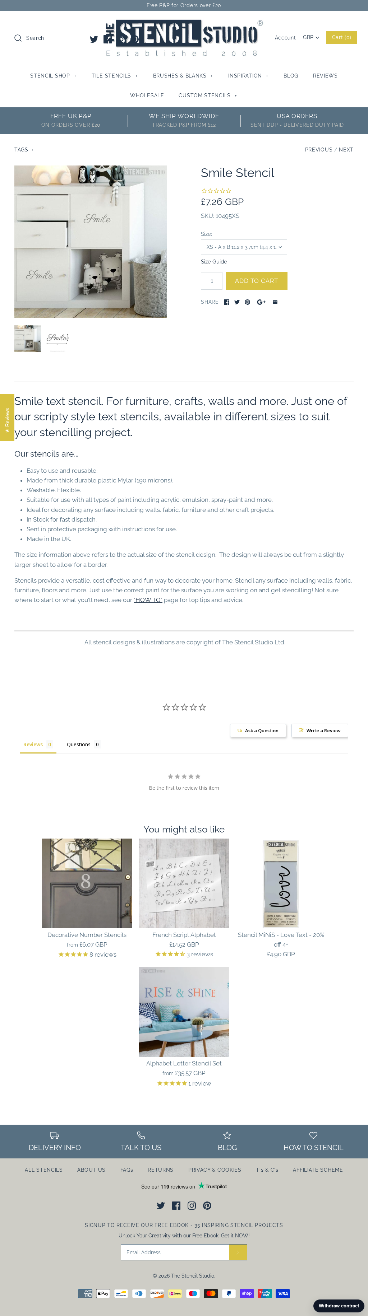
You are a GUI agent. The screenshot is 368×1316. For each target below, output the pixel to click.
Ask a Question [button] (262, 730)
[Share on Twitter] (237, 302)
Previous (318, 150)
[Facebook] (108, 39)
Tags (24, 150)
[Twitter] (94, 39)
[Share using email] (275, 302)
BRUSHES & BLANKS (183, 76)
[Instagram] (121, 39)
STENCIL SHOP (53, 76)
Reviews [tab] (33, 744)
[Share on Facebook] (226, 302)
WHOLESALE (147, 95)
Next (346, 150)
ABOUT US (91, 1170)
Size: (206, 234)
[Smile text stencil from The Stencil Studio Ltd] (57, 338)
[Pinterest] (134, 39)
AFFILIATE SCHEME (318, 1170)
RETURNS (161, 1170)
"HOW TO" (148, 599)
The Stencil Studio (192, 1276)
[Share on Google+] (261, 302)
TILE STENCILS (115, 76)
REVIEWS (325, 76)
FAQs (126, 1170)
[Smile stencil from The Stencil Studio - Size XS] (90, 241)
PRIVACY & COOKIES (215, 1170)
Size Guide (214, 261)
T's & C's (267, 1170)
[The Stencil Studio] (184, 23)
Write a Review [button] (324, 730)
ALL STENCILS (44, 1170)
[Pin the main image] (247, 302)
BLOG (291, 76)
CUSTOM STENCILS (208, 95)
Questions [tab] (79, 744)
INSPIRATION (248, 76)
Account (285, 38)
